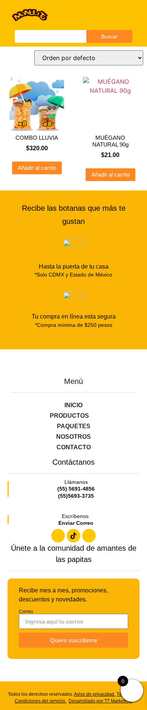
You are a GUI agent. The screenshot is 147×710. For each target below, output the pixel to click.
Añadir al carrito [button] (37, 168)
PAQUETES (73, 426)
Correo (26, 611)
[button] (119, 15)
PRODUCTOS (69, 415)
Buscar (109, 36)
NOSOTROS (73, 437)
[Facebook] (58, 535)
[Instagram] (89, 535)
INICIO (73, 405)
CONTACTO (74, 447)
